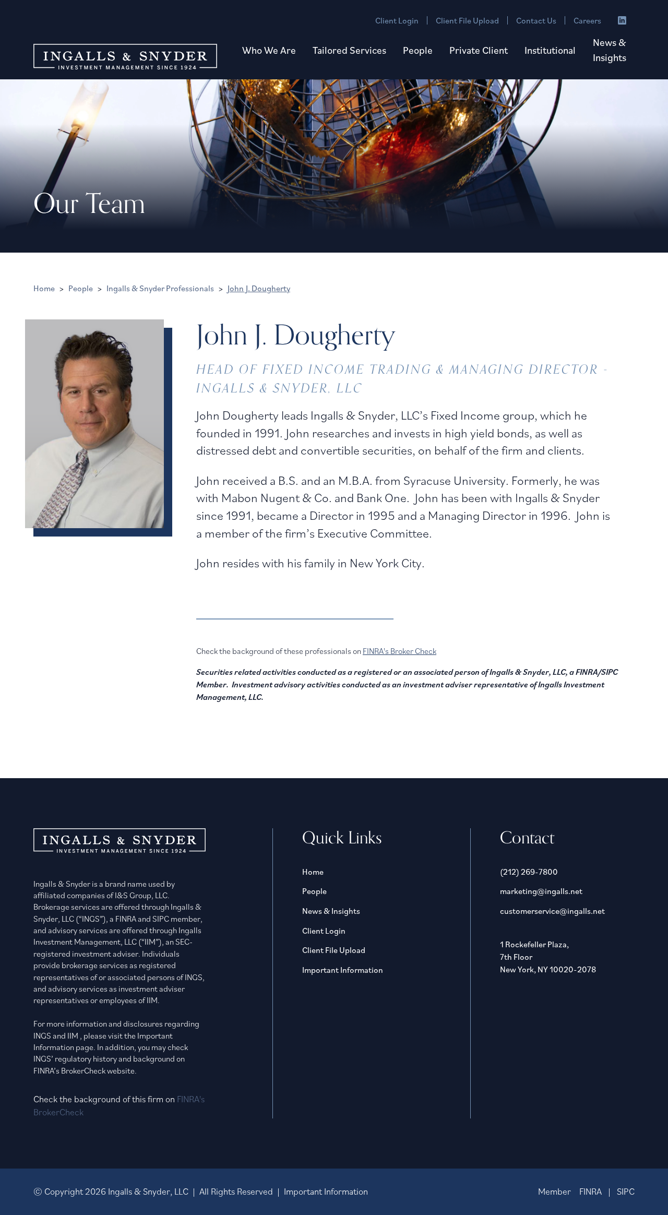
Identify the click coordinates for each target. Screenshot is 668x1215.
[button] (269, 50)
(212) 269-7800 (529, 871)
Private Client (478, 49)
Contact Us (536, 20)
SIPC (626, 1191)
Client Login (397, 20)
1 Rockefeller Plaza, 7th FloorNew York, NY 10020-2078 (548, 956)
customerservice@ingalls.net (552, 911)
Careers (587, 20)
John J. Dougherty (259, 288)
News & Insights (609, 49)
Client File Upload (467, 20)
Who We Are (269, 49)
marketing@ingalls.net (541, 891)
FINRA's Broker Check (399, 651)
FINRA (590, 1191)
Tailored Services (349, 49)
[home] (125, 56)
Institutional (550, 49)
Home (44, 288)
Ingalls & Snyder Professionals (160, 288)
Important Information (342, 969)
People (418, 49)
